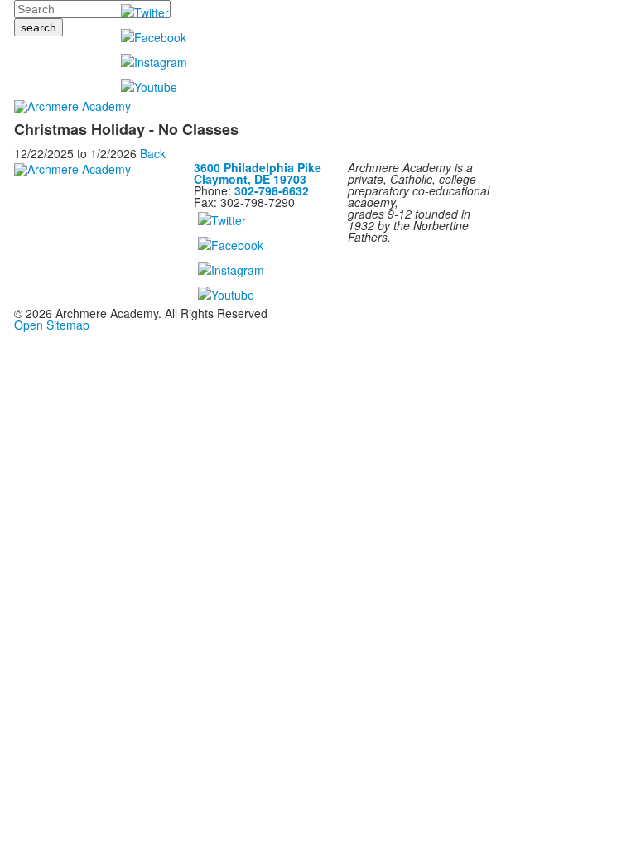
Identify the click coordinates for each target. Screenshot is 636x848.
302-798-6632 (271, 190)
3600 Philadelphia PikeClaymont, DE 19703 (257, 173)
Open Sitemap (51, 324)
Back (153, 153)
